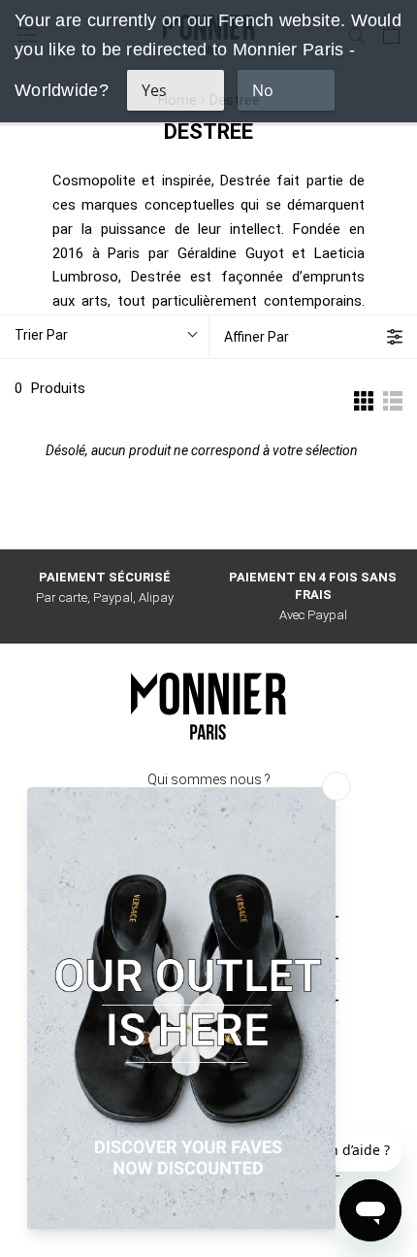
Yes (154, 90)
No (262, 90)
